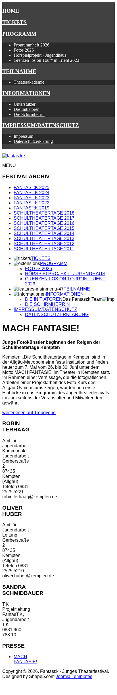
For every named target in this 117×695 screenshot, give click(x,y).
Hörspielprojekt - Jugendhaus (40, 55)
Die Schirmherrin (29, 114)
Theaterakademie (29, 82)
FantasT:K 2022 (31, 202)
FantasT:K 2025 (31, 187)
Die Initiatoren (26, 109)
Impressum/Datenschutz (40, 125)
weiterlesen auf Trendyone (29, 412)
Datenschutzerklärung (33, 141)
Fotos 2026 (24, 50)
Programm (19, 34)
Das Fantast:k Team (82, 299)
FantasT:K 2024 (31, 192)
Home (11, 11)
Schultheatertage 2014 (44, 233)
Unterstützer (24, 104)
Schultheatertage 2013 (44, 238)
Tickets (14, 22)
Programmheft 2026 (31, 45)
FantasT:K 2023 (31, 197)
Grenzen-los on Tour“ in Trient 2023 (46, 60)
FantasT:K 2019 (31, 207)
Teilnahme (19, 71)
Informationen (26, 93)
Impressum (23, 136)
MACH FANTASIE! (25, 659)
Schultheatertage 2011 (44, 248)
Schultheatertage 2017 (44, 218)
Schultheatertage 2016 (44, 223)
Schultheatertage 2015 (44, 228)
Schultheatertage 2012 (44, 243)
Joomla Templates (74, 676)
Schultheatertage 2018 (44, 213)
